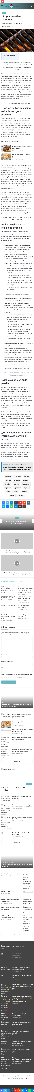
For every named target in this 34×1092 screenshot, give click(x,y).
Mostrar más (17, 761)
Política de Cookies (20, 1087)
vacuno (20, 495)
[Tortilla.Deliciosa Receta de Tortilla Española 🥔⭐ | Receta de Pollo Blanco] (6, 989)
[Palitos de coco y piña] (28, 894)
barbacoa (9, 476)
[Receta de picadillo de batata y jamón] (6, 157)
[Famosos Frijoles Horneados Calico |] (6, 1035)
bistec (19, 476)
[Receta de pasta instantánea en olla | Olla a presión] (6, 742)
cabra (9, 480)
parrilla (8, 488)
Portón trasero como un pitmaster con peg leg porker (17, 522)
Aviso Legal (10, 1087)
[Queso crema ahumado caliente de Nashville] (28, 910)
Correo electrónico (7, 661)
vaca (12, 495)
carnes (17, 480)
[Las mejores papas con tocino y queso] (6, 978)
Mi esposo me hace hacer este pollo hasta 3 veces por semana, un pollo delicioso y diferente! (21, 1059)
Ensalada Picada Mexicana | (9, 874)
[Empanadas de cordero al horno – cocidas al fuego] (6, 1024)
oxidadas (26, 484)
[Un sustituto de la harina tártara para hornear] (6, 959)
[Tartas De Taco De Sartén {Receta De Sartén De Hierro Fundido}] (25, 590)
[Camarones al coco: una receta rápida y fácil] (6, 799)
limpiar (7, 484)
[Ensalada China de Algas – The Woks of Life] (6, 835)
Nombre (4, 655)
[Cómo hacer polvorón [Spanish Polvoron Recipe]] (6, 1044)
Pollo (16, 491)
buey (27, 476)
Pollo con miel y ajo (18, 946)
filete (26, 480)
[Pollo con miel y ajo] (6, 948)
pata (26, 488)
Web (2, 668)
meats (16, 484)
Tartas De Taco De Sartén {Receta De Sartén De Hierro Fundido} (25, 598)
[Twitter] (7, 503)
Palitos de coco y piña (7, 891)
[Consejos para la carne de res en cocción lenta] (6, 148)
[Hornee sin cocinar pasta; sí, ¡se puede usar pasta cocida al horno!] (6, 809)
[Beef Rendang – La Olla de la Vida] (25, 609)
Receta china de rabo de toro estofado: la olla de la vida (8, 616)
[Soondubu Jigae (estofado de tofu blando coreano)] (6, 732)
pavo (8, 491)
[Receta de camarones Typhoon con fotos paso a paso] (6, 716)
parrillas (18, 488)
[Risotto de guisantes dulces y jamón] (6, 1052)
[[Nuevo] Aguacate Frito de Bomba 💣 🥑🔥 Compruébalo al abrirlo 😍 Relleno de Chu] (6, 1003)
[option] (17, 520)
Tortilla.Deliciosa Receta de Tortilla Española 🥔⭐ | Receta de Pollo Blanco (22, 986)
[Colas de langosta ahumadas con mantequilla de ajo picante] (6, 753)
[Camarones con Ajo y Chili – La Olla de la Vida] (6, 1016)
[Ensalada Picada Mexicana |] (28, 881)
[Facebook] (3, 503)
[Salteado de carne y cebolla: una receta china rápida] (6, 970)
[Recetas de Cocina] (11, 6)
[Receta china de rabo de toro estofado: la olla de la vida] (8, 609)
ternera (24, 491)
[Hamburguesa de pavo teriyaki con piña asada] (8, 590)
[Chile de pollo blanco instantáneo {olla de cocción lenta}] (28, 923)
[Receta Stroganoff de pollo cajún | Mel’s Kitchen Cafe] (6, 823)
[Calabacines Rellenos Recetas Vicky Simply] (28, 902)
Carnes (4, 13)
